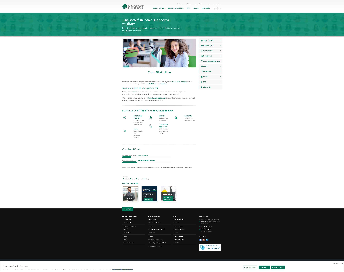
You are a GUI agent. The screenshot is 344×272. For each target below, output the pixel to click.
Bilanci (125, 229)
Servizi (196, 8)
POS (204, 82)
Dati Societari (127, 219)
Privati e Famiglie (158, 8)
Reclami (177, 222)
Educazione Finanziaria (155, 246)
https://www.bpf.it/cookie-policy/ (122, 269)
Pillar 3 (125, 236)
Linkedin (207, 240)
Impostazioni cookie (250, 267)
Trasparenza (152, 219)
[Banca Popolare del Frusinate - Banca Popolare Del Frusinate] (133, 6)
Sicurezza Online (179, 219)
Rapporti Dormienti (180, 229)
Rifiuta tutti (264, 267)
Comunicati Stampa (129, 243)
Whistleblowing (128, 233)
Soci (188, 8)
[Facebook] (214, 8)
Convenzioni (207, 71)
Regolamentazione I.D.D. (155, 239)
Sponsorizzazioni (179, 239)
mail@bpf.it (207, 229)
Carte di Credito (208, 46)
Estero (205, 77)
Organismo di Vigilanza (130, 226)
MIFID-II (151, 236)
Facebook (200, 240)
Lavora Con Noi (179, 236)
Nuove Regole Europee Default (157, 243)
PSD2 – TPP (152, 233)
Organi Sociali (127, 222)
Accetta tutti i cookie (278, 267)
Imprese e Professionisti (175, 8)
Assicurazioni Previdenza (211, 61)
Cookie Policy (152, 226)
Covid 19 (126, 239)
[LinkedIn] (220, 8)
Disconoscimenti (179, 226)
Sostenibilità (206, 8)
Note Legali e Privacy (154, 222)
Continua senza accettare (336, 263)
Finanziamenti (208, 51)
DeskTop (206, 66)
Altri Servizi (207, 87)
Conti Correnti (208, 40)
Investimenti (207, 56)
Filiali (176, 233)
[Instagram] (217, 8)
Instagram (203, 240)
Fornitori (177, 243)
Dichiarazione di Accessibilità (157, 229)
